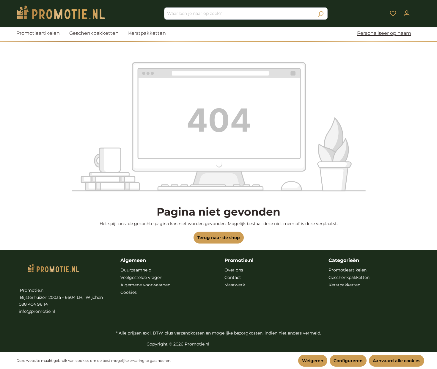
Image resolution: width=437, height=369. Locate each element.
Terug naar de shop (218, 237)
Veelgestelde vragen (141, 277)
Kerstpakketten (344, 285)
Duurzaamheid (135, 270)
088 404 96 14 (33, 304)
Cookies (128, 292)
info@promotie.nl (37, 311)
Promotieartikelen (347, 270)
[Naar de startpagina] (61, 12)
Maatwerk (234, 285)
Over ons (233, 270)
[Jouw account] (407, 13)
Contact (232, 277)
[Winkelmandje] (417, 11)
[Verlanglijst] (393, 13)
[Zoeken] (321, 13)
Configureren (348, 360)
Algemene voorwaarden (145, 285)
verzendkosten (189, 333)
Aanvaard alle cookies (396, 360)
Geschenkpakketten (349, 277)
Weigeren (312, 360)
